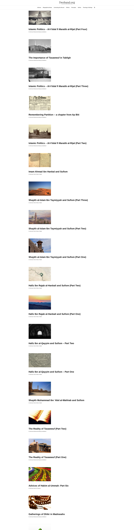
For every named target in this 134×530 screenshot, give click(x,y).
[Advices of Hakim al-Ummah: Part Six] (40, 474)
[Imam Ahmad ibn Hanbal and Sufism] (40, 160)
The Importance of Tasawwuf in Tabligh (50, 57)
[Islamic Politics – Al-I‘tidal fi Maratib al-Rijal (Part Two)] (40, 132)
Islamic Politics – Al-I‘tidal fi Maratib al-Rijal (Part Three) (58, 86)
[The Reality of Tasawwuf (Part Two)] (40, 417)
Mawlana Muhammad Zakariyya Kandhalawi (38, 31)
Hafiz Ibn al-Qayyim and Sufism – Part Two (51, 343)
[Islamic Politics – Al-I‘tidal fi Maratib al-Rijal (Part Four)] (40, 18)
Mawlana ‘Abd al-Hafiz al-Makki (36, 174)
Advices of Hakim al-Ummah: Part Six (49, 485)
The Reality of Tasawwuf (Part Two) (47, 428)
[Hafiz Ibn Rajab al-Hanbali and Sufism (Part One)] (40, 302)
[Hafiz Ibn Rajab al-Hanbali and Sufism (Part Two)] (40, 274)
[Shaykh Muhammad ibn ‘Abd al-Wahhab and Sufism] (40, 389)
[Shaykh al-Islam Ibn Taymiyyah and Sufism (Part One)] (40, 245)
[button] (94, 7)
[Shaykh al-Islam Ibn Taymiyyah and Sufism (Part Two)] (40, 217)
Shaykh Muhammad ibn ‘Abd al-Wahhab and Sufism (56, 400)
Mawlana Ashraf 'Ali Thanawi (35, 488)
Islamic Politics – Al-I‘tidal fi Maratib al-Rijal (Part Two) (57, 143)
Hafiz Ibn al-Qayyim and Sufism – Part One (51, 372)
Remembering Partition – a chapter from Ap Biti (54, 114)
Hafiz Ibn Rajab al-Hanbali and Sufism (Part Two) (55, 285)
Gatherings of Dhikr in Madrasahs (47, 514)
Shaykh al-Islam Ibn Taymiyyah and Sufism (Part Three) (58, 200)
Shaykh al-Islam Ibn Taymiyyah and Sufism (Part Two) (57, 228)
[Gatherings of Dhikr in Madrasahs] (40, 503)
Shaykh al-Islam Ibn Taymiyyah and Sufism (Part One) (57, 257)
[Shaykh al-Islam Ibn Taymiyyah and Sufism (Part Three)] (40, 189)
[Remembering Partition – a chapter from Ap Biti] (40, 103)
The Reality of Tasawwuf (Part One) (47, 457)
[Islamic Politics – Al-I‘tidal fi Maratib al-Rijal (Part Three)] (40, 75)
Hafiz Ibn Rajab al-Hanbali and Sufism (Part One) (55, 314)
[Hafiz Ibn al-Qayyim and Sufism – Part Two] (40, 331)
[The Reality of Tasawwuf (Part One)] (40, 446)
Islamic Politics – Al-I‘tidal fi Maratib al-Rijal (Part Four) (58, 29)
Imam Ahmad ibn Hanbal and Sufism (48, 171)
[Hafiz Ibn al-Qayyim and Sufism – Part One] (40, 360)
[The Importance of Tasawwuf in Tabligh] (40, 46)
